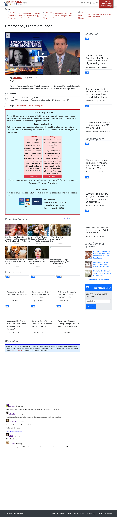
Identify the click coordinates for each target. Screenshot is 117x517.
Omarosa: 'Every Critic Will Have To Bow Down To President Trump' (42, 294)
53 (86, 211)
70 (32, 277)
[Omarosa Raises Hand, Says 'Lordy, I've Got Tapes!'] (17, 282)
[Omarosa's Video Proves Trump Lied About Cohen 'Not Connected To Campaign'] (17, 311)
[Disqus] (42, 426)
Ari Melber (21, 105)
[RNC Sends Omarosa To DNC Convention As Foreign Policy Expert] (68, 282)
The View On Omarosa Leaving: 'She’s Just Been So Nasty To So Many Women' (68, 323)
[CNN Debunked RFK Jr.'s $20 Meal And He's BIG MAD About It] (98, 112)
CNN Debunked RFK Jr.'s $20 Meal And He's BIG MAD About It (98, 125)
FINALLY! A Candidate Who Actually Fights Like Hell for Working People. (102, 273)
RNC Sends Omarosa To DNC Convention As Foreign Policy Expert (67, 294)
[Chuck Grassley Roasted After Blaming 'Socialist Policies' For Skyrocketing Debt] (98, 45)
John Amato (89, 100)
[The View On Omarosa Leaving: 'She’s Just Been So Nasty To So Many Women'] (68, 311)
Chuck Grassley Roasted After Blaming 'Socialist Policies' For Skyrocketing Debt (97, 59)
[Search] (97, 2)
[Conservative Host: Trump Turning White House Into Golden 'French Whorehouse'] (98, 78)
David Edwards (90, 67)
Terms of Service (16, 350)
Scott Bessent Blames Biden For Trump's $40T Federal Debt (98, 230)
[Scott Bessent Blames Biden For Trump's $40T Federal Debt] (98, 217)
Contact (69, 513)
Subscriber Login (106, 6)
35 (86, 143)
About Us (61, 513)
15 (32, 306)
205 (58, 277)
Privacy (92, 513)
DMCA (99, 513)
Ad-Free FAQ (34, 183)
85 (58, 306)
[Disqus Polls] (42, 377)
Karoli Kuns (17, 77)
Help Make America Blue (98, 280)
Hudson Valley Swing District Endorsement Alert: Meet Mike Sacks (101, 264)
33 (86, 177)
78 (6, 277)
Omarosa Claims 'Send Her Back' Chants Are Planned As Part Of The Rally (42, 323)
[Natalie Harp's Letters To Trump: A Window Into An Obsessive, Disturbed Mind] (98, 150)
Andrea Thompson (92, 131)
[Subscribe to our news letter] (94, 2)
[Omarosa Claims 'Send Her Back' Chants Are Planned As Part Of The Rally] (43, 311)
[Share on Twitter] (5, 99)
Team (53, 513)
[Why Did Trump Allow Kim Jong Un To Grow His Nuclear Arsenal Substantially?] (98, 183)
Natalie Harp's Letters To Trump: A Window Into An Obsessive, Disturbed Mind (97, 164)
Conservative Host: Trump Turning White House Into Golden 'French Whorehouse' (97, 92)
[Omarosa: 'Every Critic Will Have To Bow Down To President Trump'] (43, 282)
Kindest (24, 206)
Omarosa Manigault (35, 105)
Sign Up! (90, 306)
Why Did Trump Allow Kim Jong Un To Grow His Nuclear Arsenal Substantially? (97, 197)
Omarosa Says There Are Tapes (28, 26)
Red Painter (89, 172)
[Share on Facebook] (5, 93)
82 (86, 39)
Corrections (108, 513)
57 (86, 72)
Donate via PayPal (37, 201)
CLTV (25, 3)
